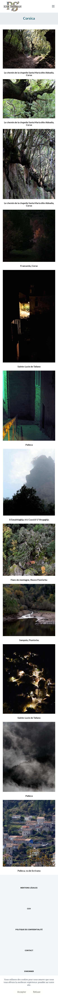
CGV (29, 909)
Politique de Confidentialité (29, 929)
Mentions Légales (28, 888)
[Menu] (53, 6)
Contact (29, 950)
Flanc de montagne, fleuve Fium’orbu (29, 579)
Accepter (21, 991)
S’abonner (29, 971)
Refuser (37, 991)
